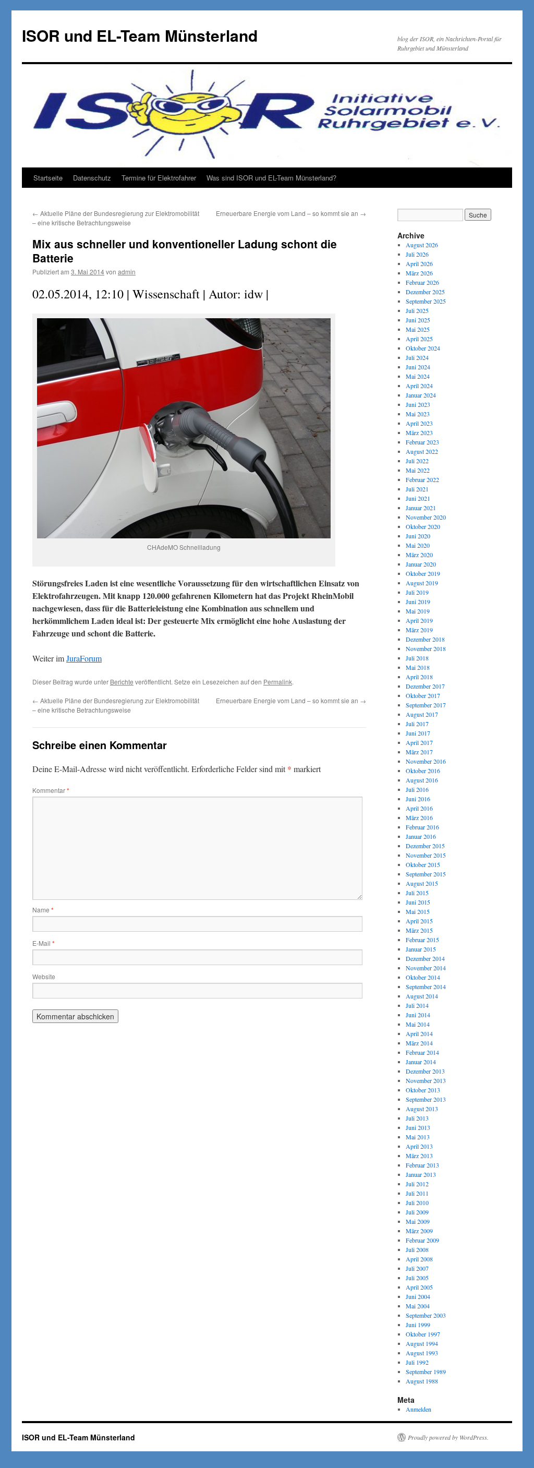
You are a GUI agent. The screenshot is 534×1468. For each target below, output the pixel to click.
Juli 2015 (417, 892)
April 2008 (419, 1259)
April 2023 (419, 423)
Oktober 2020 (423, 526)
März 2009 (419, 1230)
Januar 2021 (421, 507)
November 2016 (426, 761)
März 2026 (419, 273)
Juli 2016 (417, 789)
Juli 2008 (417, 1249)
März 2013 (419, 1155)
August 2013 (422, 1108)
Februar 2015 (422, 939)
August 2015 (422, 883)
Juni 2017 (418, 733)
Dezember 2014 (425, 958)
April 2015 (419, 921)
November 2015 (426, 855)
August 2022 (422, 451)
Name (43, 909)
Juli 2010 (417, 1202)
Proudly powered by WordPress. (448, 1437)
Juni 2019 (418, 601)
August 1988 (422, 1381)
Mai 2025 (418, 329)
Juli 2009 (417, 1212)
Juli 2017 (417, 723)
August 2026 (422, 244)
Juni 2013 (418, 1127)
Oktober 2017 (423, 695)
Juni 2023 (418, 404)
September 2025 (426, 301)
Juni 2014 (418, 1014)
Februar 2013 (422, 1165)
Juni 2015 (418, 902)
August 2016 (422, 780)
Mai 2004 (418, 1306)
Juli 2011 (417, 1193)
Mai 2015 (418, 911)
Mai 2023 (418, 414)
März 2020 (419, 554)
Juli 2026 (417, 254)
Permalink (277, 681)
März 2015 (419, 930)
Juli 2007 (417, 1268)
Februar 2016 (422, 827)
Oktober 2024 (423, 348)
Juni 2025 (418, 320)
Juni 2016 (418, 799)
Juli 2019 (417, 592)
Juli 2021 (417, 489)
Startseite (48, 178)
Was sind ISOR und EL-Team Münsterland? (271, 178)
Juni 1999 (418, 1324)
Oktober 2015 (423, 864)
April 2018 (419, 676)
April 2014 (419, 1033)
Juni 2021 (418, 498)
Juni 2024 (418, 367)
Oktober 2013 (423, 1090)
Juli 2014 (417, 1005)
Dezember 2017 (425, 686)
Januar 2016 (421, 836)
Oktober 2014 (423, 977)
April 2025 (419, 338)
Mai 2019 (418, 611)
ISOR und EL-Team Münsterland (140, 35)
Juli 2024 (417, 357)
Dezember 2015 (425, 845)
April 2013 (419, 1146)
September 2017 (426, 705)
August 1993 (422, 1353)
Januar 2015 (421, 949)
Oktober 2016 (423, 770)
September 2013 (426, 1099)
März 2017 (419, 752)
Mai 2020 (418, 545)
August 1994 (422, 1343)
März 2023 (419, 432)
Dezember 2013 (425, 1071)
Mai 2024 (418, 376)
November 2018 (426, 648)
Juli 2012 (417, 1184)
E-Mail (43, 942)
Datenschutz (92, 178)
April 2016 (419, 808)
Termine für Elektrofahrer (159, 178)
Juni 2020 (418, 536)
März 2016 (419, 817)
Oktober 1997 (423, 1334)
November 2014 (426, 968)
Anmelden (418, 1409)
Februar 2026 (422, 282)
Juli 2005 (417, 1277)
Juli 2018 (417, 658)
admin (127, 271)
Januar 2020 (421, 564)
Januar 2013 (421, 1174)
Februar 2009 (422, 1240)
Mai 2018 (418, 667)
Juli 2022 (417, 460)
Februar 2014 (422, 1052)
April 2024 (419, 385)
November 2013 (426, 1080)
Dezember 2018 (425, 639)
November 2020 (426, 517)
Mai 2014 (418, 1024)
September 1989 (426, 1371)
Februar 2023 (422, 442)
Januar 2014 (421, 1061)
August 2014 (422, 996)
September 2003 (426, 1315)
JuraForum (84, 658)
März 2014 (419, 1043)
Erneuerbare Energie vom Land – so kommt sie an (291, 213)
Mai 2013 (418, 1137)
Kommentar (50, 790)
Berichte (122, 681)
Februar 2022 (422, 479)
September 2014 (426, 986)
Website (43, 976)
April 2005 (419, 1287)
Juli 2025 (417, 310)
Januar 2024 (421, 395)
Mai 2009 (418, 1221)
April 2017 (419, 742)
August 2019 (422, 583)
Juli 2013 (417, 1118)
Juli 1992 (417, 1362)
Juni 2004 (418, 1296)
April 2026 (419, 263)
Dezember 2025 (425, 291)
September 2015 (426, 874)
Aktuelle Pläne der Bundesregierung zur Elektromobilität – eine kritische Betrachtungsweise (115, 218)
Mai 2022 (418, 470)
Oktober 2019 (423, 573)
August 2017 (422, 714)
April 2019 (419, 620)
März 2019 (419, 629)
